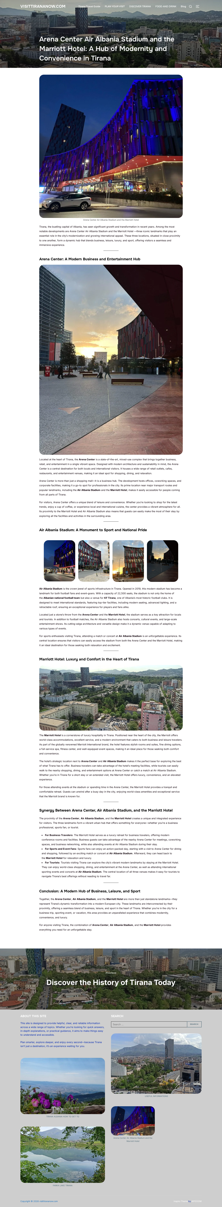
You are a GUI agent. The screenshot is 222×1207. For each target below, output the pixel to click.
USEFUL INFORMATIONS (156, 1096)
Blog (183, 6)
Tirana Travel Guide (89, 6)
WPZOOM (196, 1201)
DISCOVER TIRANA (140, 6)
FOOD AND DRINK (165, 6)
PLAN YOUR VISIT (115, 6)
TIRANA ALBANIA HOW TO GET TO (62, 1116)
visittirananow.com (42, 6)
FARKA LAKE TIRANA (62, 1185)
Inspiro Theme (181, 1201)
